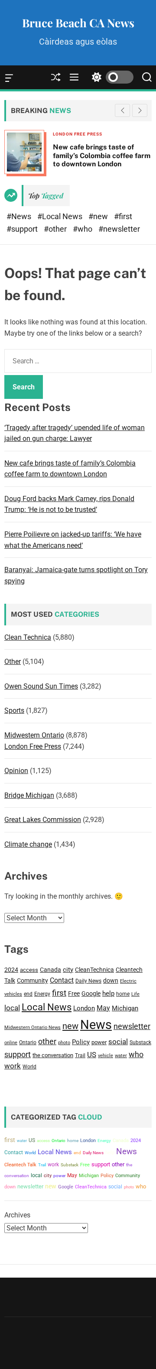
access (29, 970)
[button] (139, 110)
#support (22, 228)
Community (32, 980)
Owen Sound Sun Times (41, 686)
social (118, 1041)
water (121, 1055)
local (12, 1008)
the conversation (52, 1055)
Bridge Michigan (29, 795)
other (47, 1041)
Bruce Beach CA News (78, 23)
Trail (80, 1055)
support (17, 1054)
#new (99, 216)
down (110, 980)
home (123, 993)
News (96, 1024)
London (84, 1008)
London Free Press (32, 746)
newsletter (132, 1026)
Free (74, 993)
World (29, 1066)
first (59, 993)
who (136, 1054)
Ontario (27, 1042)
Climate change (28, 844)
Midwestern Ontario (34, 735)
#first (123, 216)
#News (19, 216)
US (91, 1054)
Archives (17, 1215)
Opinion (16, 771)
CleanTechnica (94, 969)
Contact (62, 980)
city (68, 970)
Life (135, 994)
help (108, 993)
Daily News (88, 981)
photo (64, 1042)
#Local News (60, 216)
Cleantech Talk (20, 1165)
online (10, 1042)
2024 (11, 969)
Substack (140, 1042)
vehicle (105, 1055)
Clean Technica (27, 637)
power (99, 1042)
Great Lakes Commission (42, 820)
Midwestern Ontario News (32, 1027)
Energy (42, 994)
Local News (47, 1007)
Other (12, 661)
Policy (81, 1042)
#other (56, 228)
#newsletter (119, 228)
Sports (14, 710)
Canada (50, 969)
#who (83, 228)
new (70, 1026)
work (12, 1066)
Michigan (125, 1008)
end (28, 994)
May (103, 1008)
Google (91, 993)
